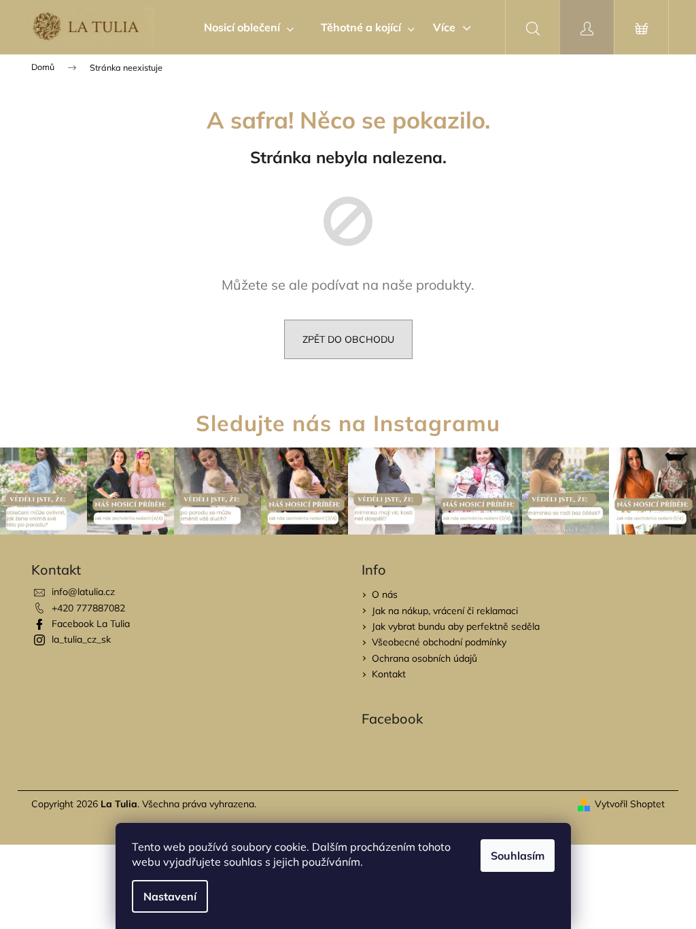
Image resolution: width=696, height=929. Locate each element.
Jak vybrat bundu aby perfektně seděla (456, 626)
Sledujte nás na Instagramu (348, 423)
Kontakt (389, 674)
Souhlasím (517, 855)
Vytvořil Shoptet (630, 804)
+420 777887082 (88, 608)
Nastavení (169, 896)
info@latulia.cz (83, 592)
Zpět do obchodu (348, 339)
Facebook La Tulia (91, 624)
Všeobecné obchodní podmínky (439, 642)
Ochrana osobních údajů (424, 658)
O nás (385, 594)
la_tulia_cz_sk (81, 639)
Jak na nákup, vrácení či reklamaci (445, 611)
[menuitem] (248, 27)
